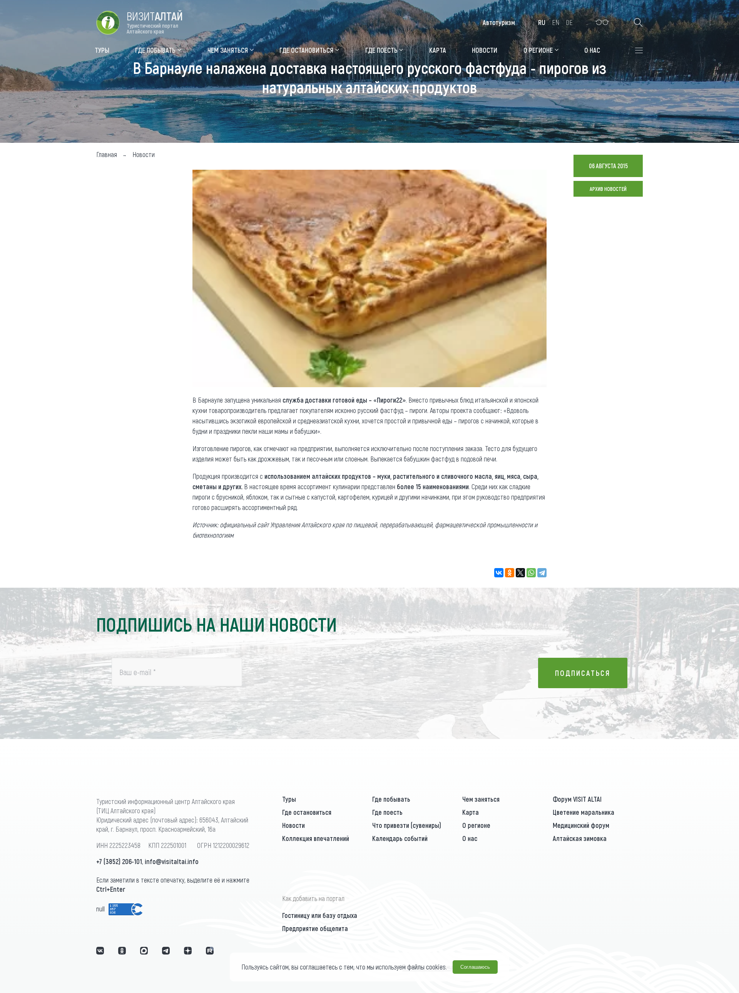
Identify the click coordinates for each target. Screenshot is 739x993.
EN (555, 22)
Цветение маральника (583, 812)
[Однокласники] (122, 951)
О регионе (476, 825)
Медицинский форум (581, 825)
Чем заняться (481, 799)
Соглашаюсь (475, 967)
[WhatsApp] (531, 572)
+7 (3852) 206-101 (119, 861)
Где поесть (387, 812)
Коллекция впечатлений (315, 838)
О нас (469, 838)
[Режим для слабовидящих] (602, 22)
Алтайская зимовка (580, 838)
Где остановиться (306, 812)
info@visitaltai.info (172, 861)
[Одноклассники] (509, 572)
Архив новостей (608, 189)
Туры (289, 799)
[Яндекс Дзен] (188, 951)
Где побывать (391, 799)
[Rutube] (210, 951)
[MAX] (144, 951)
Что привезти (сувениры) (406, 825)
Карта (470, 812)
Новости (293, 825)
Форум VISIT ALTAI (577, 799)
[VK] (100, 951)
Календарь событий (400, 838)
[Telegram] (542, 572)
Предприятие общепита (315, 928)
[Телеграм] (166, 951)
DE (569, 22)
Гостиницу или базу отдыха (319, 915)
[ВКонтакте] (498, 572)
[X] (520, 572)
